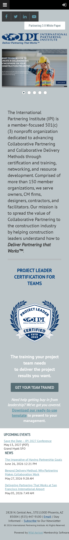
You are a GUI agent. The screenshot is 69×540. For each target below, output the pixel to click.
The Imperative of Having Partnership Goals (33, 459)
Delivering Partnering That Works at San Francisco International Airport (31, 487)
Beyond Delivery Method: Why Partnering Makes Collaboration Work (31, 472)
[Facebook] (6, 16)
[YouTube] (34, 16)
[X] (15, 16)
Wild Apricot (35, 532)
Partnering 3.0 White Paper (45, 25)
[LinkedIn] (24, 16)
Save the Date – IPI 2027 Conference (28, 441)
